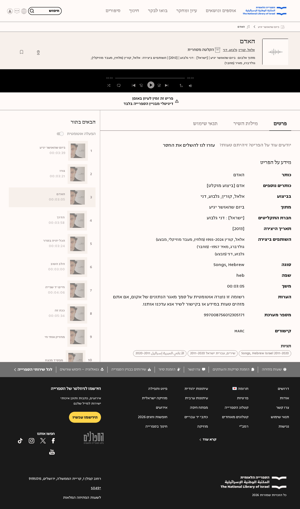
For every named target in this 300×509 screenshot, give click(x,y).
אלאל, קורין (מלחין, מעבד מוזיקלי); (115, 58)
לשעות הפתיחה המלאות (82, 497)
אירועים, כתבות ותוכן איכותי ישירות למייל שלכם (80, 401)
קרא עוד (209, 439)
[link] (274, 369)
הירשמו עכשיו (85, 417)
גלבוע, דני (230, 50)
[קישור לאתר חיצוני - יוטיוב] (52, 452)
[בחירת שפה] (24, 10)
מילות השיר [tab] (245, 124)
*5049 (96, 488)
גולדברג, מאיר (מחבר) (240, 63)
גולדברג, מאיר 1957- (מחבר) (220, 247)
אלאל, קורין (247, 50)
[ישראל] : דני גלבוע (194, 58)
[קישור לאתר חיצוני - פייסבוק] (53, 440)
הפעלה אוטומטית (81, 134)
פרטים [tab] (280, 124)
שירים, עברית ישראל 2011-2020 (212, 353)
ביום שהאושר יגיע (223, 58)
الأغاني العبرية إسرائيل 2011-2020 (160, 353)
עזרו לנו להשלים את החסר (189, 145)
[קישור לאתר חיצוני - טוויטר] (43, 440)
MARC (239, 331)
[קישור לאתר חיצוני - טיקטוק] (20, 440)
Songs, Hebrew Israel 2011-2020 (265, 353)
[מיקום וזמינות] (38, 53)
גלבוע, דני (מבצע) (229, 254)
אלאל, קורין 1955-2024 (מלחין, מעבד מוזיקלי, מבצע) (200, 239)
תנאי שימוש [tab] (205, 124)
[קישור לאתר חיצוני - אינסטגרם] (31, 440)
